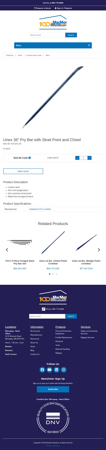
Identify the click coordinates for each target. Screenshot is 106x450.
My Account (35, 331)
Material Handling (62, 349)
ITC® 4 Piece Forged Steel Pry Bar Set (19, 262)
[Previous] (7, 250)
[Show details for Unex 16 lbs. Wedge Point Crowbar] (86, 244)
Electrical (59, 341)
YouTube (49, 370)
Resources (34, 339)
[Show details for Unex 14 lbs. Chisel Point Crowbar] (53, 244)
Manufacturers (36, 335)
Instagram (64, 370)
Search (71, 35)
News (32, 346)
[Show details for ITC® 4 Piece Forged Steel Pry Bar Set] (20, 244)
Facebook (42, 370)
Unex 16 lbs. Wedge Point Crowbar (86, 262)
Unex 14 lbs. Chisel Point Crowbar (53, 262)
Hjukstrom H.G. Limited (40, 209)
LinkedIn (56, 370)
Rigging (58, 353)
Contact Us (34, 354)
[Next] (98, 250)
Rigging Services (87, 337)
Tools (57, 345)
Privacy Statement (53, 446)
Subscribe (53, 389)
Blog (32, 350)
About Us (34, 343)
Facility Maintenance (63, 337)
